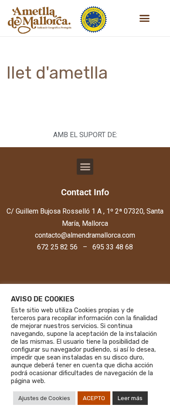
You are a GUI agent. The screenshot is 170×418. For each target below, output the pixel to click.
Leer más (130, 398)
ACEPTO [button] (94, 398)
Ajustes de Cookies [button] (44, 398)
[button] (144, 18)
